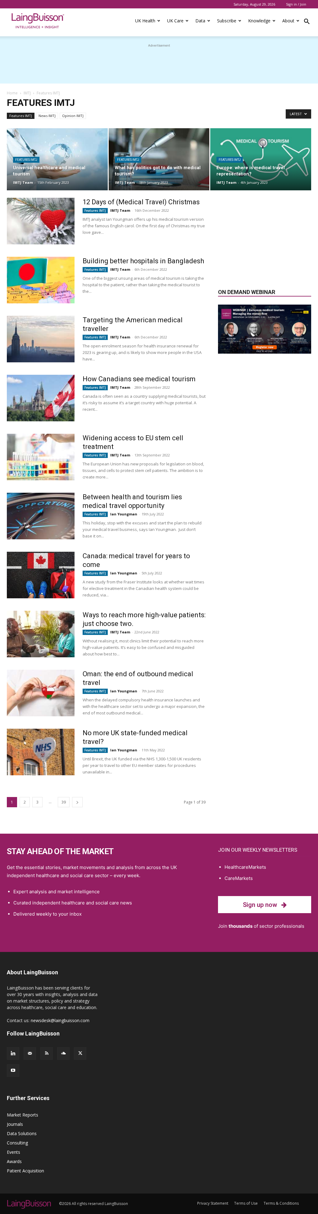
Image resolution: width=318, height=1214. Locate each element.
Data (200, 21)
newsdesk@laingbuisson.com (60, 1020)
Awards (14, 1161)
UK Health (145, 21)
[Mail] (30, 1053)
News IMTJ (47, 115)
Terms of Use (246, 1203)
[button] (306, 22)
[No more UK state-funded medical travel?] (41, 752)
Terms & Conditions (281, 1203)
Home (12, 93)
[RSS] (46, 1053)
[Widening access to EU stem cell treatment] (41, 457)
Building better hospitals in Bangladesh (143, 261)
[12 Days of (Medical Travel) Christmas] (41, 221)
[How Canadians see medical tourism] (41, 398)
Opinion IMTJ (73, 115)
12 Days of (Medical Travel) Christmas (141, 202)
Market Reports (22, 1115)
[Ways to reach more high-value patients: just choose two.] (41, 634)
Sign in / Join (296, 4)
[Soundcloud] (63, 1053)
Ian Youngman (123, 514)
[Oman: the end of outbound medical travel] (41, 693)
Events (13, 1152)
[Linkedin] (13, 1053)
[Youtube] (13, 1070)
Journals (15, 1124)
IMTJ (27, 93)
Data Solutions (22, 1133)
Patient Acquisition (25, 1171)
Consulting (17, 1143)
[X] (80, 1053)
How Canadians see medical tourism (139, 379)
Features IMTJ (20, 115)
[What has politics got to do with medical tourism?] (159, 159)
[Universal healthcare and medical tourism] (57, 159)
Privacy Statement (212, 1203)
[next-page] (77, 802)
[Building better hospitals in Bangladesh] (41, 280)
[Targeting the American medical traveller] (41, 339)
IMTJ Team (23, 182)
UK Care (175, 21)
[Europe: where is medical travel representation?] (260, 159)
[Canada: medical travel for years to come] (41, 575)
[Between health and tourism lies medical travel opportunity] (41, 516)
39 (63, 802)
